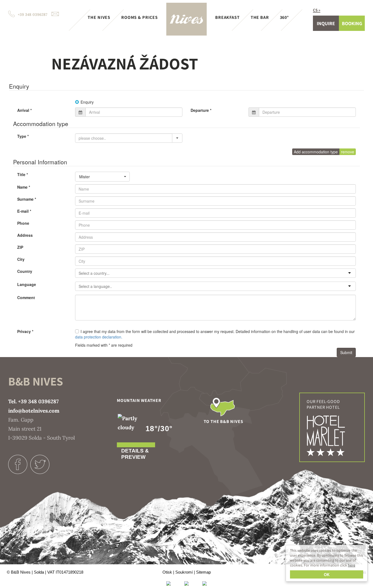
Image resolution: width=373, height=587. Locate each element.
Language (26, 284)
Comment (26, 297)
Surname (26, 199)
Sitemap (203, 572)
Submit (346, 352)
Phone (23, 223)
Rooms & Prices (139, 17)
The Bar (260, 17)
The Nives (99, 17)
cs (315, 10)
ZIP (20, 247)
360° (284, 17)
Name (23, 187)
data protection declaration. (98, 337)
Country (24, 271)
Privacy (25, 331)
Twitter (39, 464)
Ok (327, 574)
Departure (201, 110)
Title (22, 174)
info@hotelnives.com (33, 410)
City (21, 259)
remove (347, 151)
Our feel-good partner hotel (323, 404)
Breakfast (227, 17)
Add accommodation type (316, 151)
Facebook (18, 464)
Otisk (167, 572)
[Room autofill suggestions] (177, 138)
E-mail (24, 211)
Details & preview (135, 454)
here (351, 565)
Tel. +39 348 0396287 (33, 401)
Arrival (24, 110)
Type (23, 136)
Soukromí (184, 572)
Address (25, 235)
